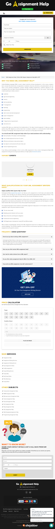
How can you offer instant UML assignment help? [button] (16, 249)
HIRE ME (27, 174)
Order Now (48, 12)
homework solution (36, 151)
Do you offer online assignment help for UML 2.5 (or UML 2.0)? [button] (19, 259)
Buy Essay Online (7, 376)
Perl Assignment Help (8, 404)
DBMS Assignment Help (9, 393)
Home (3, 77)
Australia (26, 509)
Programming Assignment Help (11, 414)
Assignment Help (7, 357)
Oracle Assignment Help (9, 399)
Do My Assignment (8, 368)
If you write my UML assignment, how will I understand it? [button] (18, 264)
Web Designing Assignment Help (11, 412)
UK (30, 509)
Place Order (27, 9)
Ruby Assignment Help (9, 406)
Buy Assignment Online (9, 365)
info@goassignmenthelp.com (28, 487)
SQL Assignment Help (9, 409)
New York (16, 511)
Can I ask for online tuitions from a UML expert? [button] (15, 254)
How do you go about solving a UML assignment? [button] (15, 236)
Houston (11, 511)
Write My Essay (7, 379)
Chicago (5, 511)
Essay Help (6, 373)
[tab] (27, 236)
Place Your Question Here (9, 31)
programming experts (16, 193)
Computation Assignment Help (11, 391)
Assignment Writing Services (10, 360)
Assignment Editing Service (10, 363)
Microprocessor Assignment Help (11, 396)
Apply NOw (27, 294)
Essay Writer (6, 381)
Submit (15, 475)
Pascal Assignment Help (9, 401)
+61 (9, 41)
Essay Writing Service (8, 371)
